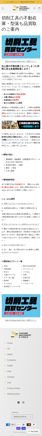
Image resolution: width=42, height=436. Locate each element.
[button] (2, 8)
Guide (10, 366)
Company (11, 360)
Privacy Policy (13, 388)
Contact (10, 377)
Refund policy (13, 394)
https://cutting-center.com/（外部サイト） (21, 61)
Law (9, 383)
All (8, 349)
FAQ (9, 371)
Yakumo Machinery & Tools (23, 432)
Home (10, 343)
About (10, 354)
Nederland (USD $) (20, 417)
